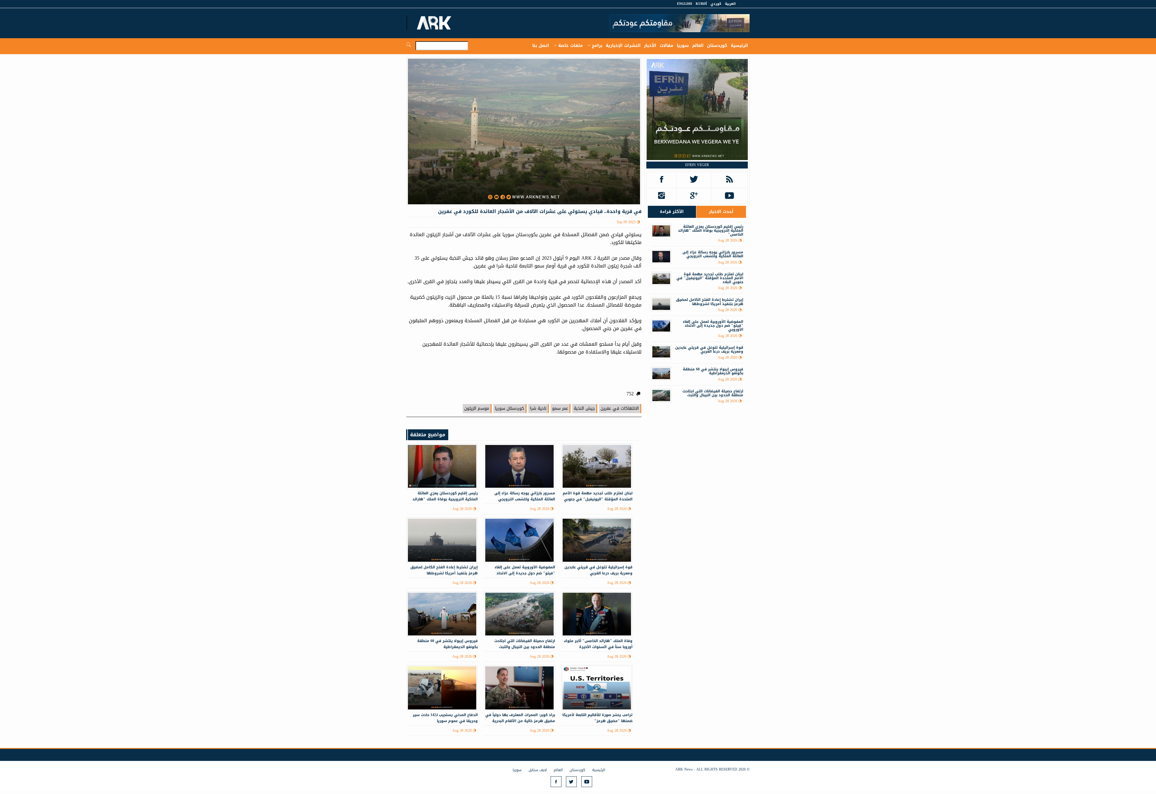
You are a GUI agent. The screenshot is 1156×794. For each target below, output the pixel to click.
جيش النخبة (584, 408)
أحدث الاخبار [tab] (721, 212)
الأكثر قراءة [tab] (672, 212)
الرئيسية (739, 46)
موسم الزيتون (476, 408)
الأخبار (650, 46)
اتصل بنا (540, 46)
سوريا (683, 46)
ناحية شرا (538, 408)
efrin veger (697, 165)
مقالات (666, 46)
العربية (730, 4)
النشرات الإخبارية (623, 46)
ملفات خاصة (570, 46)
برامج (597, 46)
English (684, 4)
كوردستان (717, 46)
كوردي (715, 4)
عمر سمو (560, 408)
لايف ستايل (538, 770)
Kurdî (701, 4)
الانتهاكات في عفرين (620, 408)
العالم (698, 46)
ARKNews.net (435, 22)
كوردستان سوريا (509, 408)
